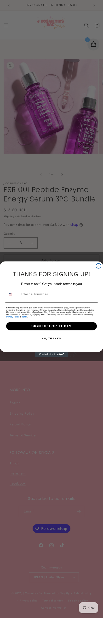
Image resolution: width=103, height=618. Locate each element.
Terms (24, 317)
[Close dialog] (98, 265)
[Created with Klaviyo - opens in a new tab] (51, 354)
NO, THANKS (51, 338)
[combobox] (12, 294)
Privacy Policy (12, 317)
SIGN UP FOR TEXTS (51, 326)
